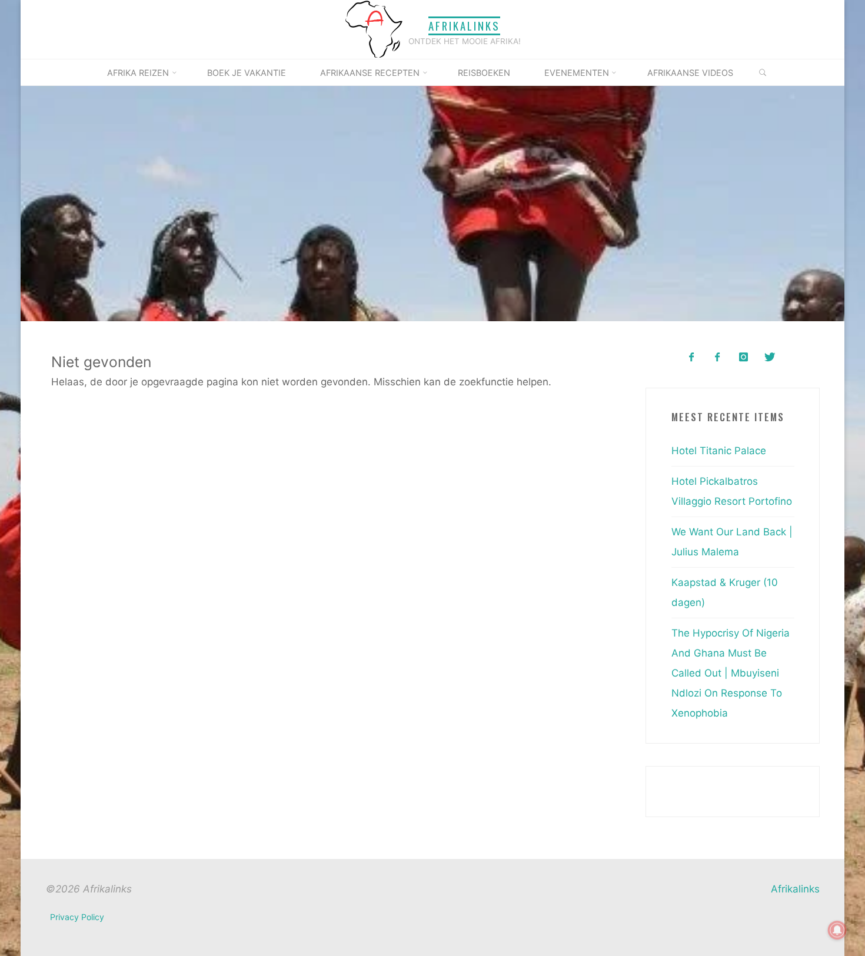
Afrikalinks (464, 26)
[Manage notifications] (837, 930)
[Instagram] (743, 357)
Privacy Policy (77, 917)
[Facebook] (691, 357)
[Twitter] (769, 357)
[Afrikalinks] (373, 29)
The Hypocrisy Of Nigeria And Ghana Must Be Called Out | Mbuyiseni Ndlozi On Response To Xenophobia (730, 673)
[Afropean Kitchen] (717, 357)
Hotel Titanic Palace (718, 451)
